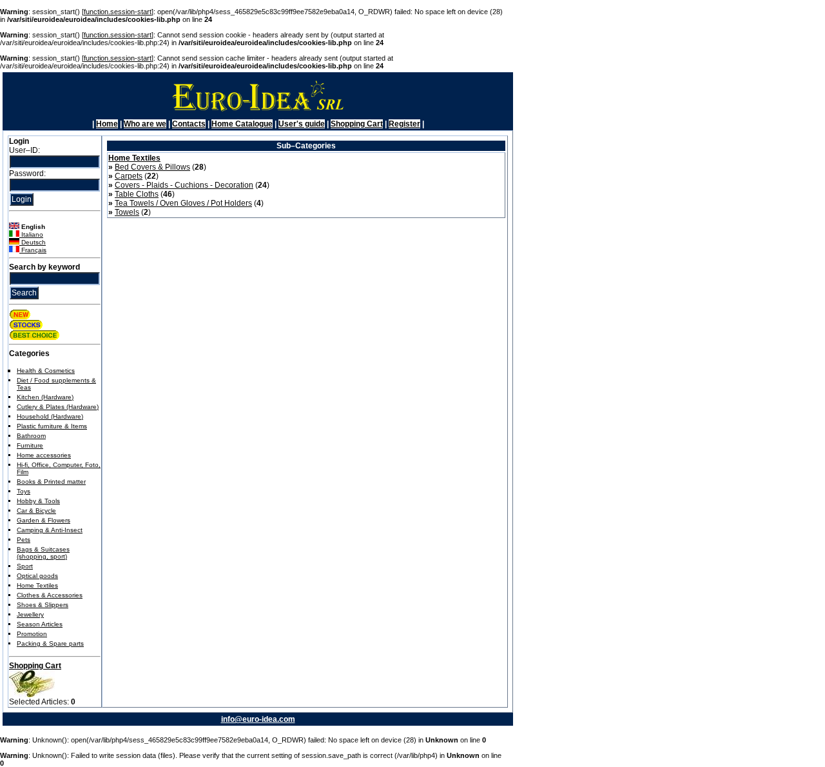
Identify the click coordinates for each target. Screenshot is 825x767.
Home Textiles (37, 585)
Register (404, 123)
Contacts (189, 123)
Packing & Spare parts (50, 643)
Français (32, 250)
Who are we (145, 123)
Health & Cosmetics (46, 370)
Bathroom (31, 435)
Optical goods (37, 575)
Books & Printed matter (51, 481)
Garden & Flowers (43, 520)
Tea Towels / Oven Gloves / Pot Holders (183, 203)
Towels (127, 212)
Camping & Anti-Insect (49, 529)
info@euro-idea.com (258, 719)
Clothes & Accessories (49, 595)
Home (107, 123)
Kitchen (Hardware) (45, 397)
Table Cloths (137, 194)
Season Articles (40, 624)
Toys (23, 491)
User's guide (301, 123)
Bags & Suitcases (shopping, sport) (43, 553)
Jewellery (30, 614)
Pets (23, 539)
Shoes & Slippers (42, 604)
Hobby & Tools (38, 500)
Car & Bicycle (36, 510)
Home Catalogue (242, 123)
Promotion (32, 633)
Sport (25, 566)
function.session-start (117, 11)
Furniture (30, 445)
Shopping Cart (357, 123)
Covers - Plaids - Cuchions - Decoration (184, 185)
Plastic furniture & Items (52, 426)
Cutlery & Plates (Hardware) (58, 406)
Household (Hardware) (50, 416)
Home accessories (44, 455)
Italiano (31, 234)
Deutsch (32, 242)
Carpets (128, 176)
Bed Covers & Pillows (152, 167)
